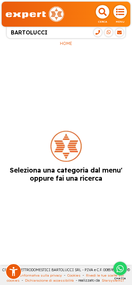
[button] (13, 271)
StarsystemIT (113, 280)
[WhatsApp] (109, 32)
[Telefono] (98, 32)
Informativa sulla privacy (41, 275)
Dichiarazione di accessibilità (49, 280)
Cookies (74, 275)
